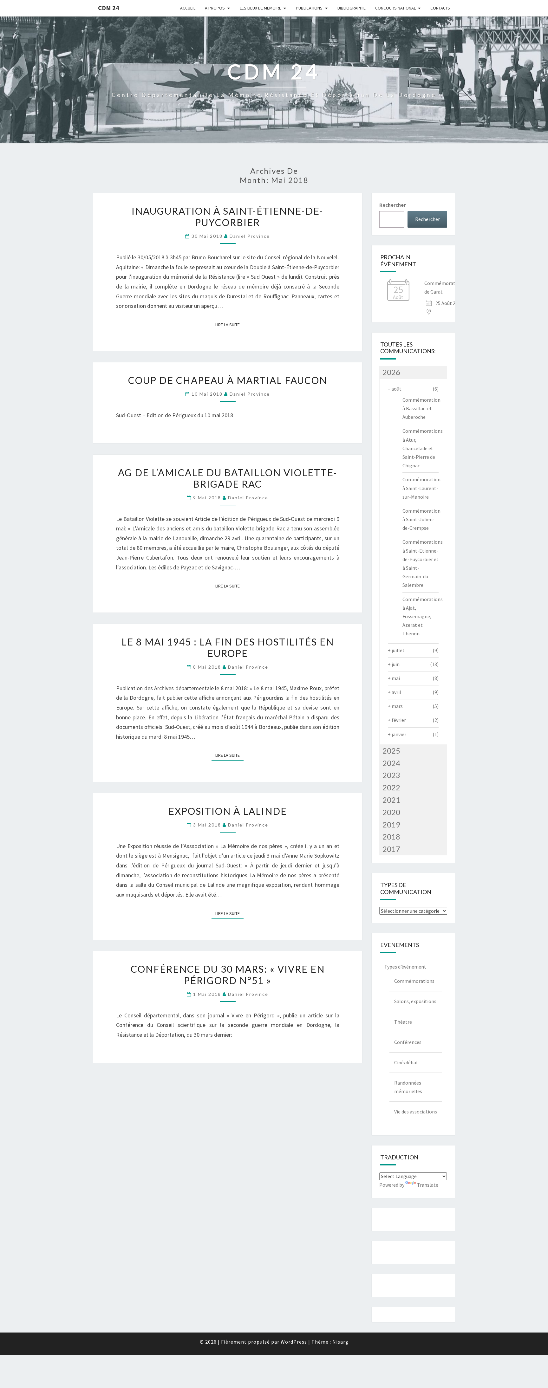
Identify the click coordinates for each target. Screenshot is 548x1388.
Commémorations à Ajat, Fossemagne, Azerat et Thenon (422, 616)
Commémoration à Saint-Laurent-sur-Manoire (421, 488)
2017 (391, 848)
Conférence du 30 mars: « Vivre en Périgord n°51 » (228, 974)
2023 (391, 775)
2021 (391, 799)
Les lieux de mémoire (260, 8)
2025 (391, 750)
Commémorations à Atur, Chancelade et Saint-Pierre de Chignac (422, 448)
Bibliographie (351, 8)
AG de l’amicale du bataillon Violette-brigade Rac (227, 478)
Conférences (407, 1042)
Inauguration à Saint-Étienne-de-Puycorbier (227, 216)
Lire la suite (229, 324)
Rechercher (392, 205)
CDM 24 (108, 8)
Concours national (395, 8)
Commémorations (414, 981)
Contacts (440, 8)
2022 (391, 787)
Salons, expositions (415, 1001)
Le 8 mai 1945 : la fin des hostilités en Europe (227, 647)
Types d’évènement (405, 966)
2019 (391, 824)
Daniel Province (250, 236)
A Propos (215, 8)
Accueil (187, 8)
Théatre (403, 1022)
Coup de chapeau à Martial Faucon (227, 380)
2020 (391, 812)
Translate (427, 1185)
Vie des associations (415, 1111)
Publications (309, 8)
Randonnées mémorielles (408, 1087)
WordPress (294, 1342)
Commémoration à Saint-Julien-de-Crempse (421, 519)
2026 (391, 372)
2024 (391, 763)
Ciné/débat (406, 1062)
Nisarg (340, 1342)
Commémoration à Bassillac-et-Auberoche (421, 408)
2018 (391, 836)
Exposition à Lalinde (227, 811)
